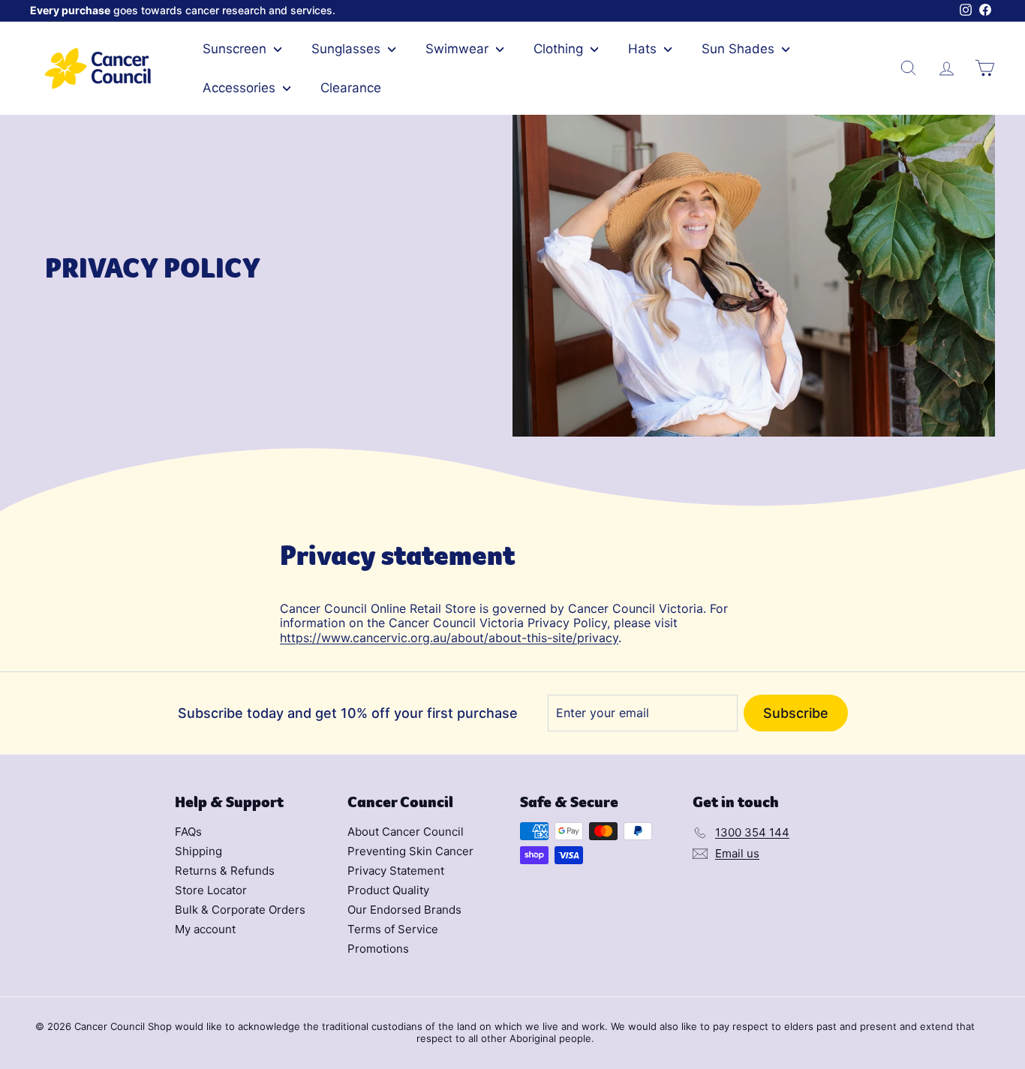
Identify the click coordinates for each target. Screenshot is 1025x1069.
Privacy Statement (395, 870)
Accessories (241, 87)
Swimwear (458, 48)
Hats (644, 48)
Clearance (350, 87)
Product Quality (388, 890)
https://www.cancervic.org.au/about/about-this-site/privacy (449, 637)
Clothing (560, 48)
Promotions (378, 948)
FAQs (188, 831)
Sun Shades (740, 48)
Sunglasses (347, 48)
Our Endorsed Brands (404, 909)
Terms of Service (392, 929)
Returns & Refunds (225, 870)
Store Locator (211, 890)
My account (205, 929)
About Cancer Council (405, 831)
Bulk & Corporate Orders (240, 909)
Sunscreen (236, 48)
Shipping (198, 851)
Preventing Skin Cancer (410, 851)
